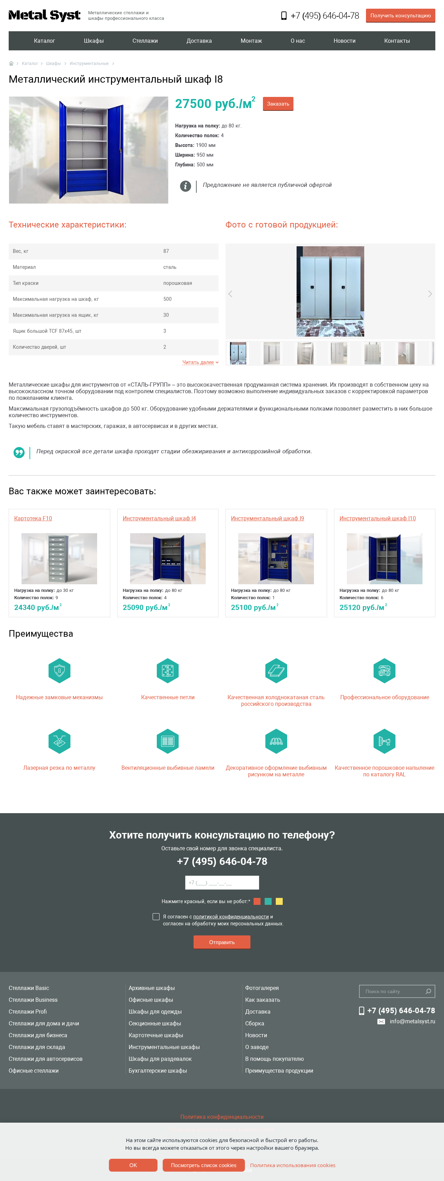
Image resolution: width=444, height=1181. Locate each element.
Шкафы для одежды (155, 1011)
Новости (345, 41)
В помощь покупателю (274, 1059)
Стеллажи (145, 41)
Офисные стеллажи (34, 1070)
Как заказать (262, 1000)
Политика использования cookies (292, 1165)
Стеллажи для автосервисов (46, 1059)
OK (133, 1165)
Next (428, 293)
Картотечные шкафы (156, 1035)
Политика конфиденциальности (222, 1117)
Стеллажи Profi (28, 1011)
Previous (231, 293)
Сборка (254, 1023)
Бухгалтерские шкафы (158, 1070)
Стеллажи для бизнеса (38, 1035)
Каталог (44, 41)
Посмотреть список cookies (204, 1165)
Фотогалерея (262, 988)
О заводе (256, 1047)
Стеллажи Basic (29, 988)
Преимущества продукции (279, 1070)
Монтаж (251, 41)
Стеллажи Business (33, 1000)
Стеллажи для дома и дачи (44, 1023)
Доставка (199, 41)
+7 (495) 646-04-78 (222, 861)
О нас (298, 41)
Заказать (278, 104)
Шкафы (94, 41)
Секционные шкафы (155, 1023)
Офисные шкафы (151, 1000)
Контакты (397, 41)
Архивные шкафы (152, 988)
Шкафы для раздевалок (160, 1059)
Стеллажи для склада (37, 1047)
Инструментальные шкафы (164, 1047)
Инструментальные (90, 63)
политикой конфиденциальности (231, 916)
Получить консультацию (400, 16)
